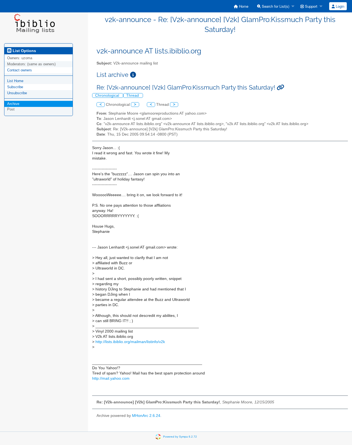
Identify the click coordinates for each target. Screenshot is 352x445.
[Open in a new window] (133, 74)
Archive (13, 104)
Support (310, 6)
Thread (133, 95)
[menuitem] (241, 6)
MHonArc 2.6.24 (146, 416)
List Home (15, 81)
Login (339, 6)
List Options (24, 50)
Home (243, 6)
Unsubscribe (17, 93)
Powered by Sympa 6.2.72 (180, 436)
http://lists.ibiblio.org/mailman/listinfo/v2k (130, 342)
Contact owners (19, 70)
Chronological (107, 95)
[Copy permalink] (280, 87)
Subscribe (15, 87)
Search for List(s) (275, 6)
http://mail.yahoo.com (111, 378)
